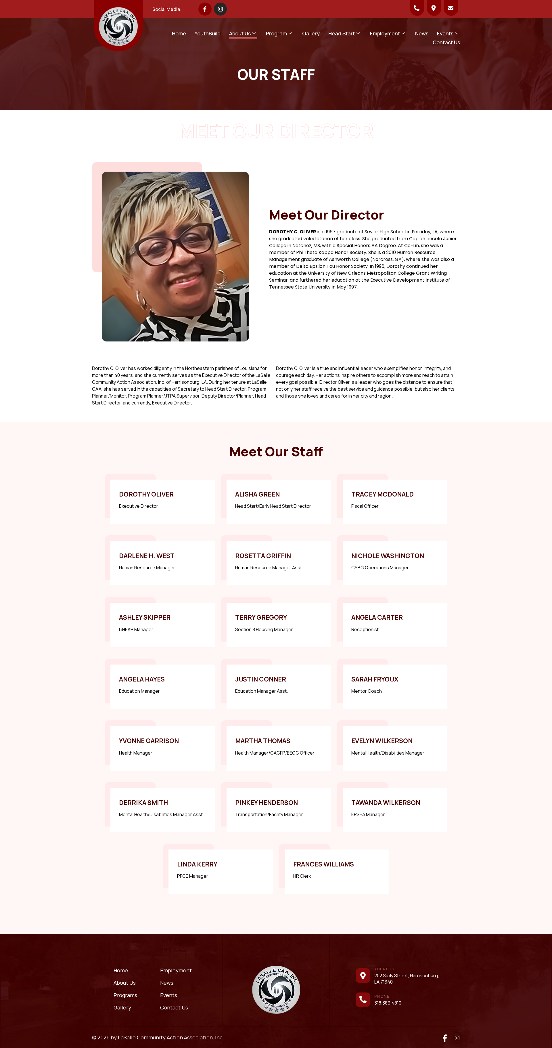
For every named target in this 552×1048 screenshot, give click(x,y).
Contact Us (446, 42)
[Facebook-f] (205, 9)
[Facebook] (445, 1037)
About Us (240, 33)
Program (276, 33)
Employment (385, 33)
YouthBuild (208, 33)
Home (179, 33)
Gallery (311, 33)
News (421, 33)
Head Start (341, 33)
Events (445, 33)
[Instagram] (220, 9)
